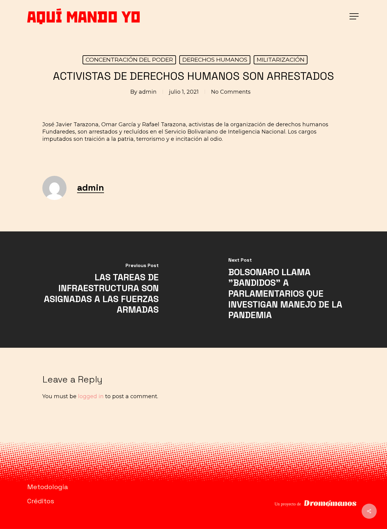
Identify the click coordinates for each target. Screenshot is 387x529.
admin (148, 92)
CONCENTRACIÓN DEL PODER (129, 59)
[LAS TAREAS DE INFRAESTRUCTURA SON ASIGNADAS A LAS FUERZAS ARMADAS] (97, 289)
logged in (91, 396)
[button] (355, 16)
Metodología (47, 486)
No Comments (231, 92)
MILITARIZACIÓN (280, 59)
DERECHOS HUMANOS (214, 59)
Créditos (40, 501)
